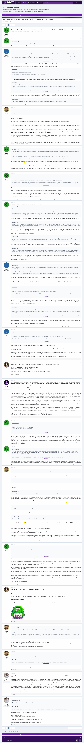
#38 (80, 651)
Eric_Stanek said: (15, 423)
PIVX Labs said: (15, 449)
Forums (24, 2)
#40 (80, 697)
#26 (80, 173)
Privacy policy (71, 737)
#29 (80, 329)
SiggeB (5, 21)
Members (39, 2)
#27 (80, 202)
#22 (80, 38)
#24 (80, 107)
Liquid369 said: (15, 41)
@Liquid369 (22, 256)
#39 (80, 673)
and (16, 416)
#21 (80, 27)
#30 (80, 362)
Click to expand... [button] (46, 61)
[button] (27, 2)
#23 (80, 49)
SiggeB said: (14, 175)
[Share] (79, 28)
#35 (80, 544)
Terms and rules (65, 737)
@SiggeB (12, 439)
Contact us (60, 737)
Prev (4, 25)
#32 (80, 420)
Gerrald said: (14, 51)
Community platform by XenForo (8, 740)
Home (19, 2)
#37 (80, 625)
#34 (80, 467)
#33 (80, 446)
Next (13, 25)
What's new (32, 2)
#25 (80, 147)
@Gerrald (30, 353)
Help (75, 737)
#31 (80, 380)
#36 (80, 587)
